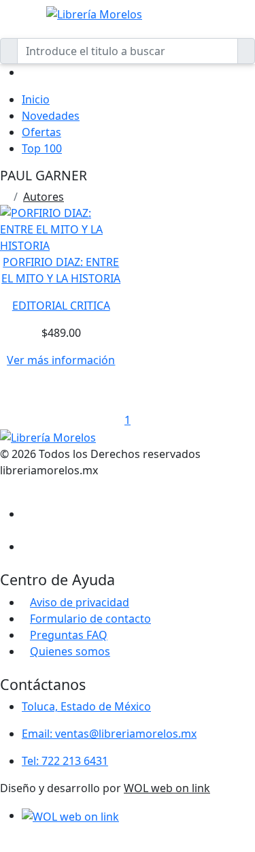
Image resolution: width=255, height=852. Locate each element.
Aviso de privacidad (79, 602)
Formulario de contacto (90, 618)
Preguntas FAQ (68, 634)
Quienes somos (70, 651)
